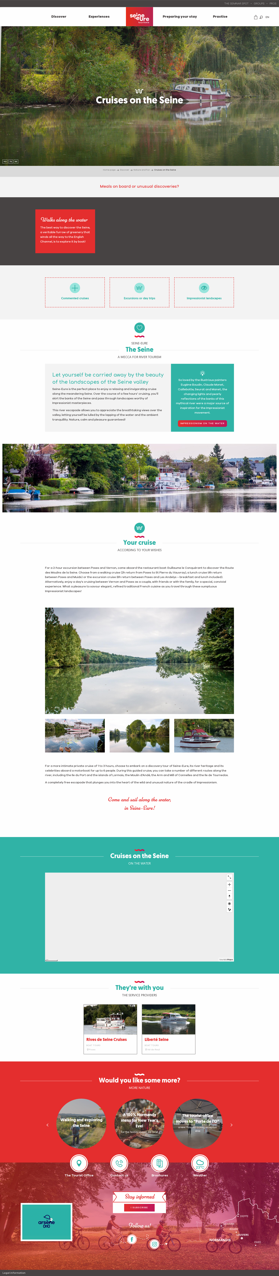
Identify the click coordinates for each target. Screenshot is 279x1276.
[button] (261, 17)
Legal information (14, 1273)
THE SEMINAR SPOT (236, 3)
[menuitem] (59, 16)
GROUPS (259, 3)
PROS (273, 3)
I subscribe (139, 1207)
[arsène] (46, 1222)
